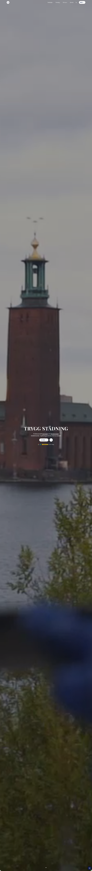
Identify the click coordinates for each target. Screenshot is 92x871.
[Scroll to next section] (46, 868)
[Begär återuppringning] (51, 440)
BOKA (81, 2)
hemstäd (45, 434)
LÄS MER (43, 440)
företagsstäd (55, 434)
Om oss (65, 2)
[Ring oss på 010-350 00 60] (76, 2)
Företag (58, 2)
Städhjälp (50, 2)
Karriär (72, 2)
